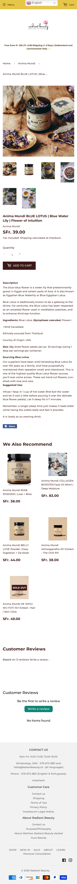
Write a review (39, 659)
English (36, 2)
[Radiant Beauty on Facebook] (64, 860)
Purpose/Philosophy (38, 828)
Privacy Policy (38, 807)
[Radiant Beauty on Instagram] (70, 860)
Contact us (38, 793)
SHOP (12, 849)
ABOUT (48, 849)
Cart (71, 4)
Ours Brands (38, 837)
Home (6, 63)
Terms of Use (38, 802)
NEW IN (25, 849)
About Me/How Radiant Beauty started (38, 833)
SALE (37, 849)
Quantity (8, 247)
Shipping (26, 237)
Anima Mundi (26, 63)
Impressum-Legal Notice (38, 811)
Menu (11, 4)
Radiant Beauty (40, 870)
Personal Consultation (37, 853)
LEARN (60, 849)
